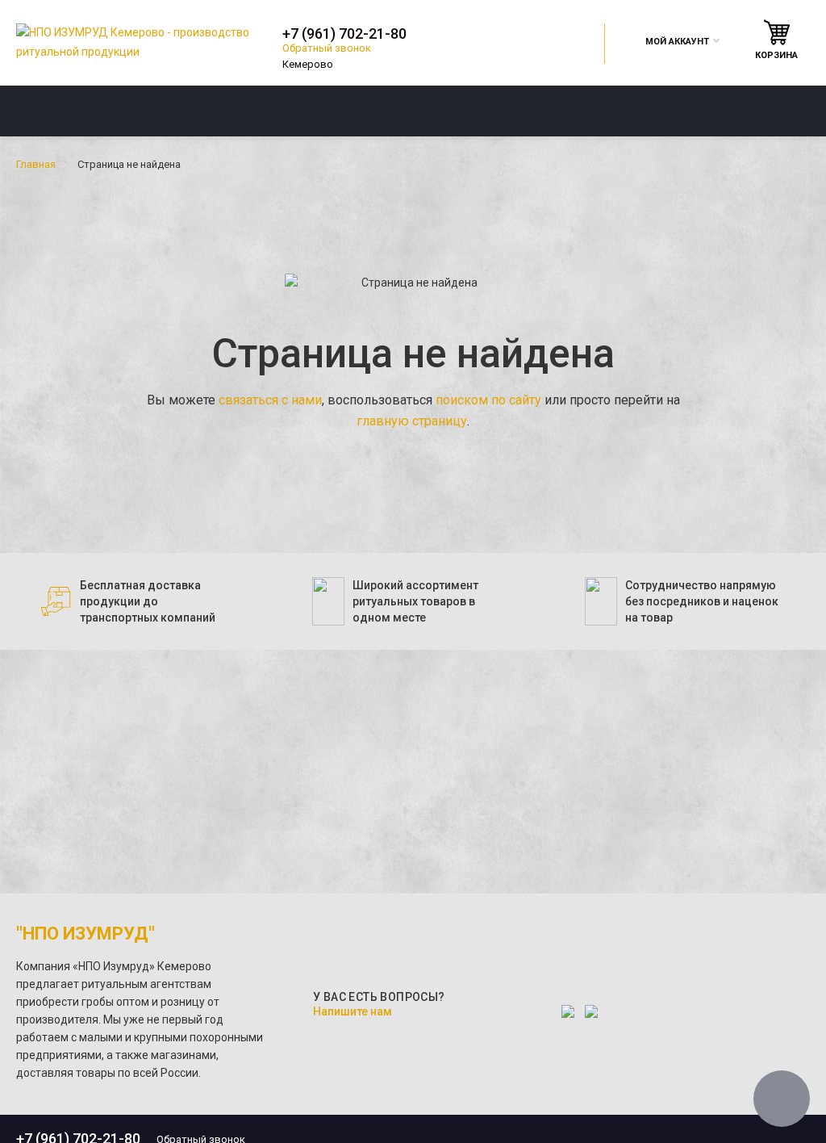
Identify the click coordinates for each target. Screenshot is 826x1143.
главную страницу (412, 421)
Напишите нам (352, 1011)
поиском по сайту (488, 400)
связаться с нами (270, 400)
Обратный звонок (326, 48)
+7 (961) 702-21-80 (344, 34)
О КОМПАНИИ (300, 110)
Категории (67, 110)
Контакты (720, 110)
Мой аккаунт (677, 41)
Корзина (776, 55)
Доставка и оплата (513, 110)
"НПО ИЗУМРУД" (85, 933)
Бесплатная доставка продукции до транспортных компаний (147, 601)
